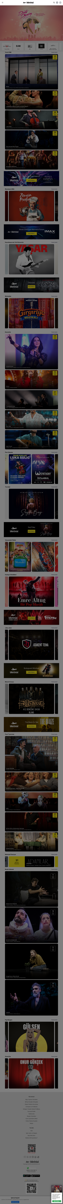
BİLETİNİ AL (56, 1201)
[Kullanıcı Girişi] (60, 2)
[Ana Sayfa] (28, 3)
